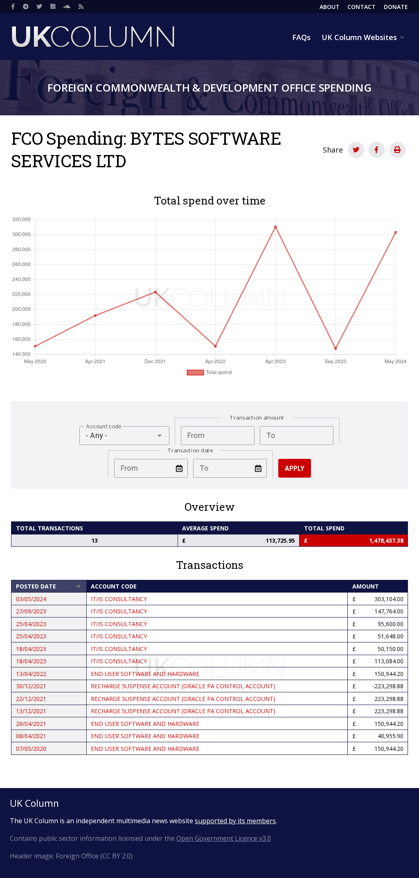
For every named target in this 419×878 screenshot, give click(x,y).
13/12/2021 (31, 711)
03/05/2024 (31, 599)
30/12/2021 (31, 686)
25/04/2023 (31, 624)
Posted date (49, 586)
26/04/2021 (31, 724)
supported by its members (235, 820)
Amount (365, 586)
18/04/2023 (31, 649)
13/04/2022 (31, 674)
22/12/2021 (31, 699)
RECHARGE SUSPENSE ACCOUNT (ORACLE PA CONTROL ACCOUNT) (183, 686)
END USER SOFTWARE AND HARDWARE (145, 674)
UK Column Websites (359, 37)
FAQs (301, 37)
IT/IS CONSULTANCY (119, 599)
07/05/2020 (31, 748)
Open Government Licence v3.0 (223, 838)
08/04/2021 (31, 736)
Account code (114, 586)
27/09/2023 (31, 611)
